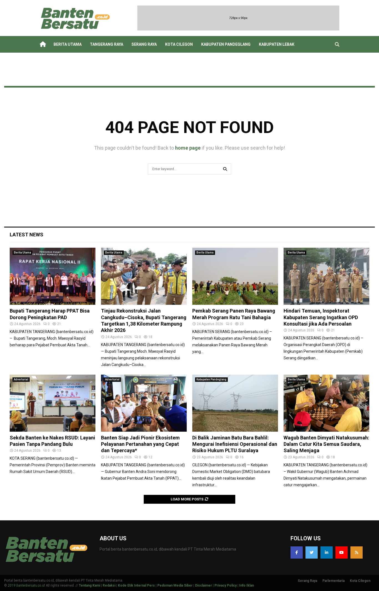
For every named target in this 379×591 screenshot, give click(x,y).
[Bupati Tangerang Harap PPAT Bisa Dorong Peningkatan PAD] (52, 276)
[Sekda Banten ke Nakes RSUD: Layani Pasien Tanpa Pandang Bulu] (52, 403)
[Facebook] (296, 552)
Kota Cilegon (179, 44)
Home (42, 44)
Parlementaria (333, 581)
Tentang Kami (89, 585)
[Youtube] (341, 552)
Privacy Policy (225, 585)
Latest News (26, 234)
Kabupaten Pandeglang (226, 44)
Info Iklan (246, 585)
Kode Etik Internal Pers (136, 585)
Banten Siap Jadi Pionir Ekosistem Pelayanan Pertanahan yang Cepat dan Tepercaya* (140, 444)
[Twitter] (311, 552)
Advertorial (21, 379)
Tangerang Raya (106, 44)
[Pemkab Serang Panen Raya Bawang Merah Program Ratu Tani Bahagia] (235, 276)
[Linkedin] (326, 552)
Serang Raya (144, 44)
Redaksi (109, 585)
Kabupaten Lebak (276, 44)
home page (188, 148)
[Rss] (356, 552)
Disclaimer (203, 585)
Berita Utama (68, 44)
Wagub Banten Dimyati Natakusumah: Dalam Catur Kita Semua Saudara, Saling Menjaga (326, 444)
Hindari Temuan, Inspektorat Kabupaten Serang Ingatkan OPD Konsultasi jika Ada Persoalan (321, 317)
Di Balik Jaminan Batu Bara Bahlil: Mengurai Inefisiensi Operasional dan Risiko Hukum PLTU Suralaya (234, 444)
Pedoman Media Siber (175, 585)
